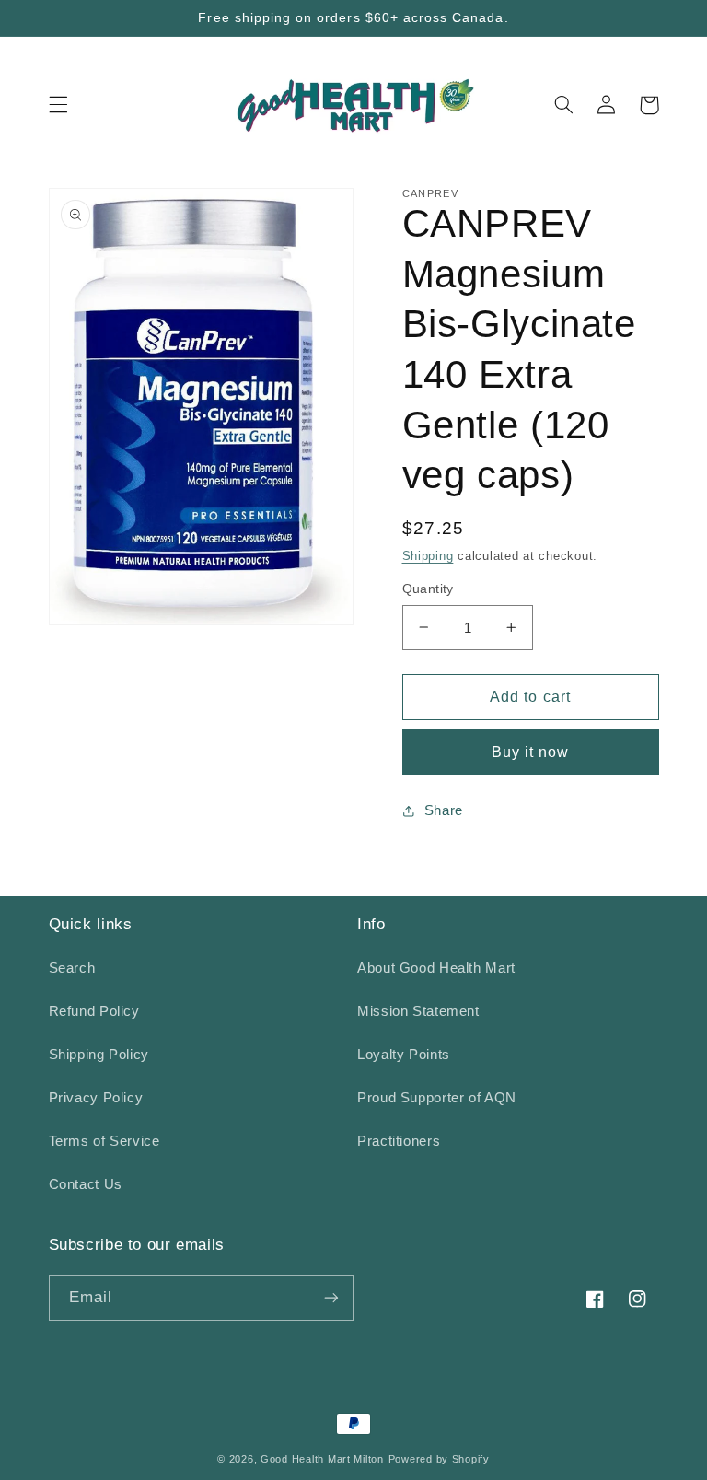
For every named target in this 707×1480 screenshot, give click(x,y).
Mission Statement (418, 1011)
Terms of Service (104, 1141)
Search (72, 968)
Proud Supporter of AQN (436, 1097)
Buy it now (531, 752)
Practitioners (398, 1141)
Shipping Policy (99, 1054)
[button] (58, 105)
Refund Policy (94, 1011)
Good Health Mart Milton (322, 1458)
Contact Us (85, 1184)
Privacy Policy (96, 1097)
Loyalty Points (403, 1054)
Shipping (428, 556)
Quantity (428, 589)
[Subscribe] (331, 1297)
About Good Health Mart (436, 968)
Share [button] (443, 810)
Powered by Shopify (439, 1458)
